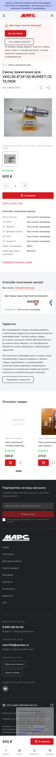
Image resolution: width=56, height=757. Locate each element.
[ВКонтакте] (37, 91)
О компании (8, 588)
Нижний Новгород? (31, 25)
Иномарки (7, 575)
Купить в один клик (12, 203)
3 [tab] (25, 471)
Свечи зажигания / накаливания (14, 438)
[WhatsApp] (47, 91)
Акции (5, 547)
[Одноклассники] (42, 91)
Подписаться (28, 514)
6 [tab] (31, 471)
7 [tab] (33, 471)
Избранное (34, 754)
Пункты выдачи (10, 568)
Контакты (7, 582)
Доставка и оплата (12, 561)
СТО (4, 602)
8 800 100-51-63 (12, 627)
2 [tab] (23, 471)
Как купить (8, 554)
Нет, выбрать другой (19, 41)
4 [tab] (27, 471)
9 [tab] (37, 471)
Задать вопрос (12, 672)
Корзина (50, 754)
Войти (19, 754)
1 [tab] (19, 471)
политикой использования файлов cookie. (31, 731)
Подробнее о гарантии (18, 379)
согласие (15, 519)
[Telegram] (33, 91)
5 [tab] (29, 471)
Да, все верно (15, 33)
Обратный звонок (14, 664)
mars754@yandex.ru (15, 644)
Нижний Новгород (24, 287)
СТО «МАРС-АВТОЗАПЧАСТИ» (22, 705)
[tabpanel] (18, 437)
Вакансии (7, 595)
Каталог (6, 754)
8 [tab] (35, 471)
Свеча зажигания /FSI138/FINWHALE (15, 444)
